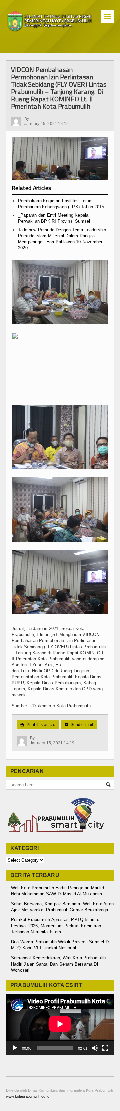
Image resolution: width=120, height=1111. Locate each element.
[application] (60, 1024)
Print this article (37, 724)
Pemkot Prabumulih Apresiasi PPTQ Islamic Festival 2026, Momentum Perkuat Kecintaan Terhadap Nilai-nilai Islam (56, 925)
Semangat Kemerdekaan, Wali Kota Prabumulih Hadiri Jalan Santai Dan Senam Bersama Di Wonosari (58, 963)
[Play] (14, 1048)
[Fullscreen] (105, 1048)
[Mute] (94, 1048)
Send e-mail (79, 724)
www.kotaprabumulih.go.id (27, 1096)
